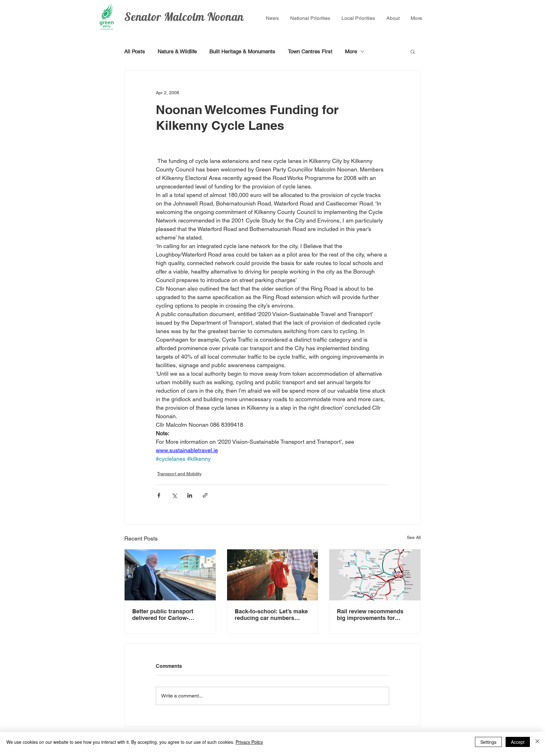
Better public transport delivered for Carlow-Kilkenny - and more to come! (162, 614)
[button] (413, 51)
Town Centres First (310, 51)
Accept (517, 742)
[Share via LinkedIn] (190, 495)
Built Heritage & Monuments (242, 51)
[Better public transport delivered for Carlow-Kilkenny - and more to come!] (170, 574)
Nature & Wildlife (177, 51)
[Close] (537, 742)
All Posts (134, 51)
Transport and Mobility (179, 473)
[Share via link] (205, 495)
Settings (488, 742)
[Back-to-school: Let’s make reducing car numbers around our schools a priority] (272, 574)
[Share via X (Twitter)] (174, 495)
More (351, 51)
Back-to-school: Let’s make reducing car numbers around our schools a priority (271, 614)
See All (414, 537)
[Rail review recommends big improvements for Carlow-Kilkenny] (374, 574)
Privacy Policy (249, 742)
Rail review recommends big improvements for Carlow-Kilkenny (370, 614)
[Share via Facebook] (159, 495)
